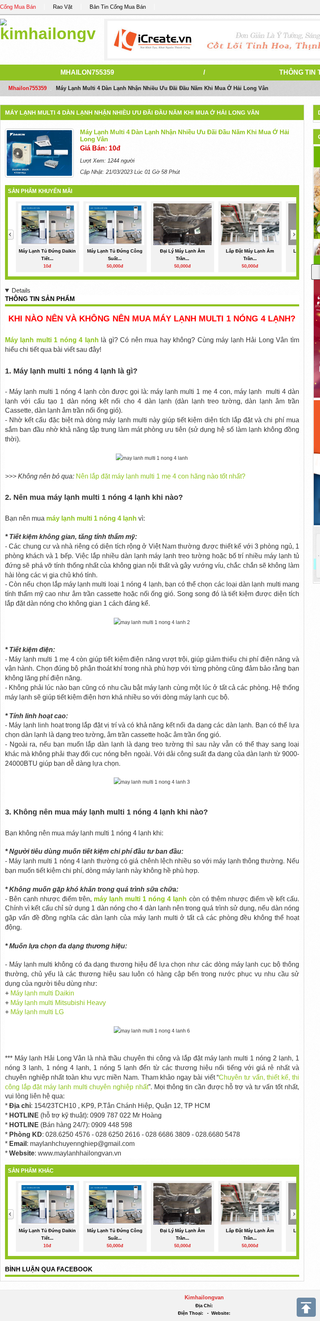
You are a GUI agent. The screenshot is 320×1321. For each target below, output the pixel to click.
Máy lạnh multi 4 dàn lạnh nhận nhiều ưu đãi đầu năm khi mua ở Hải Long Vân (132, 112)
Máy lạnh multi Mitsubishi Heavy (58, 1002)
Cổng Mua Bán (18, 7)
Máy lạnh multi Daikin (42, 993)
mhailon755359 (87, 72)
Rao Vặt (62, 7)
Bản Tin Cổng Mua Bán (118, 7)
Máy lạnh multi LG (37, 1011)
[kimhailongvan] (47, 29)
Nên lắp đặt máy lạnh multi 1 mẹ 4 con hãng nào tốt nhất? (160, 476)
